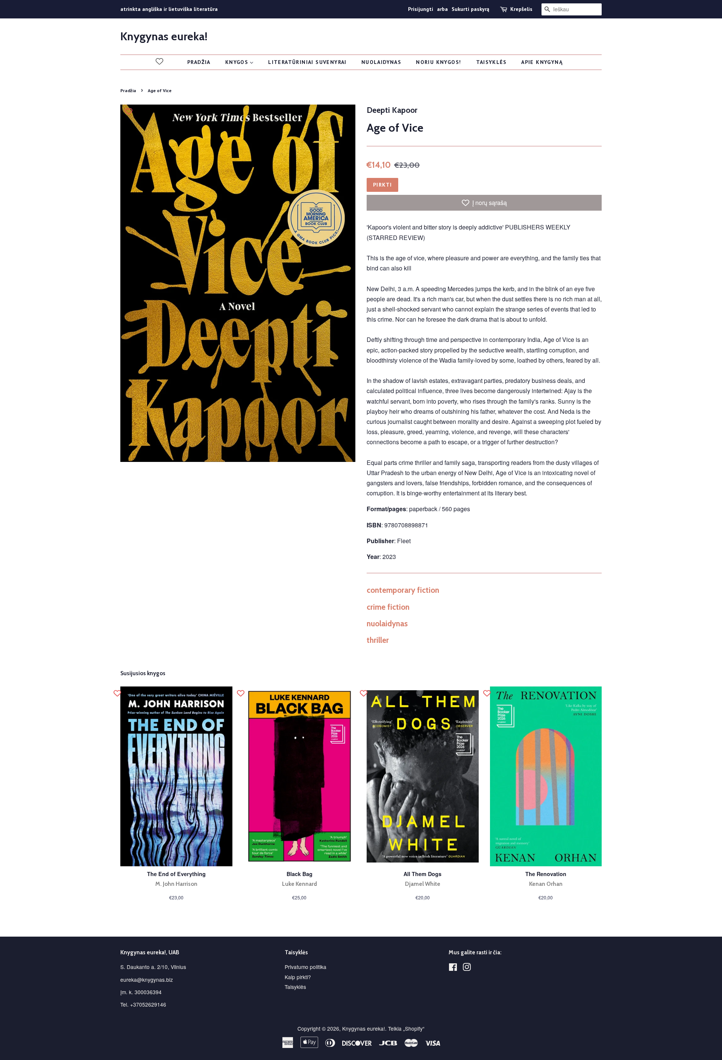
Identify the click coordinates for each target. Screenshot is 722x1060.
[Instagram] (467, 968)
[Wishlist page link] (159, 61)
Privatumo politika (305, 966)
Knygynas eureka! (164, 36)
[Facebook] (453, 968)
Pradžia (128, 90)
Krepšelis (521, 9)
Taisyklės (295, 986)
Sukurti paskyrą (470, 9)
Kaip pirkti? (298, 977)
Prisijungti (420, 9)
